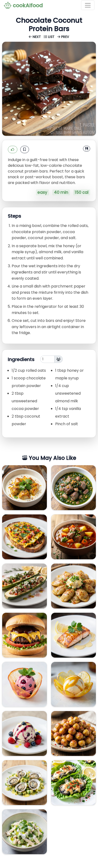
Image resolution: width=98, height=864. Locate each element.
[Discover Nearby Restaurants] (86, 149)
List (51, 37)
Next (37, 37)
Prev (64, 37)
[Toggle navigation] (87, 5)
